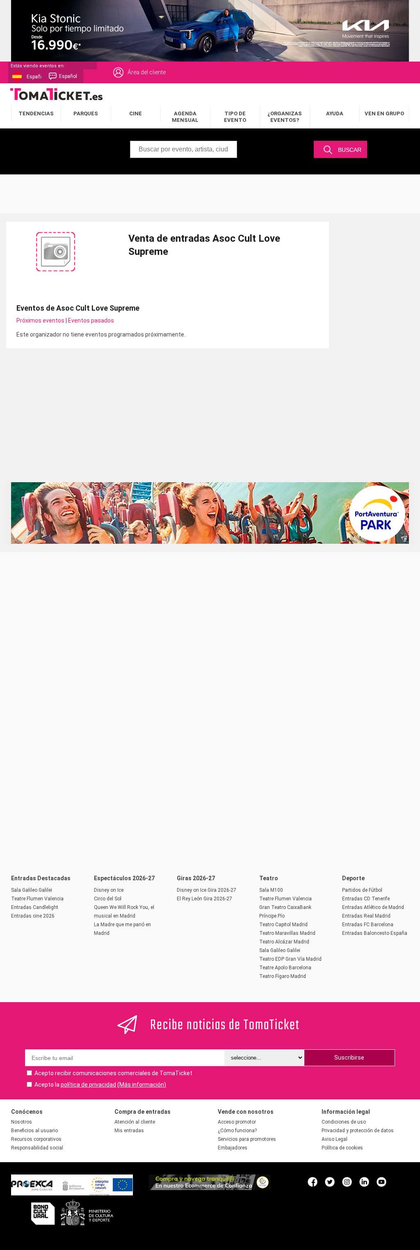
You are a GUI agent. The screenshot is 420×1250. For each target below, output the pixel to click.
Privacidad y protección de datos (358, 1130)
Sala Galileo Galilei (31, 890)
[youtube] (381, 1181)
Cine (135, 113)
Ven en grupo (384, 113)
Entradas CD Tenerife (366, 899)
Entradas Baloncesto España (374, 933)
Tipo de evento (235, 116)
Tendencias (36, 113)
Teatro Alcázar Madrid (284, 942)
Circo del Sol (107, 899)
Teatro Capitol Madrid (283, 924)
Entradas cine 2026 (33, 916)
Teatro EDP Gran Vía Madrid (290, 959)
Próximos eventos (40, 320)
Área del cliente (147, 72)
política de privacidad (88, 1084)
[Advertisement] (210, 192)
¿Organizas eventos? (284, 116)
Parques (85, 113)
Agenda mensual (185, 116)
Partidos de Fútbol (362, 890)
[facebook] (313, 1181)
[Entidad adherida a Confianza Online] (210, 1188)
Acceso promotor (237, 1122)
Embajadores (232, 1148)
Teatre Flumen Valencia (37, 899)
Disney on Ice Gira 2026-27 (206, 890)
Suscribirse (349, 1057)
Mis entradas (129, 1130)
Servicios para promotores (247, 1139)
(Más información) (141, 1084)
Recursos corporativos (36, 1139)
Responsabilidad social (37, 1148)
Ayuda (334, 113)
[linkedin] (364, 1181)
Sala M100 (271, 890)
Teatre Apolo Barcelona (285, 968)
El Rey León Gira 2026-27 (204, 899)
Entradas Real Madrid (366, 916)
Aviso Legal (334, 1139)
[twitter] (330, 1181)
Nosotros (21, 1122)
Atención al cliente (134, 1122)
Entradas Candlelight (34, 907)
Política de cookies (342, 1148)
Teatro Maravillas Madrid (287, 933)
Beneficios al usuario (34, 1130)
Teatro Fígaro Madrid (282, 976)
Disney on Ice (108, 890)
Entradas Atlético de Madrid (373, 907)
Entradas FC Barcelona (367, 924)
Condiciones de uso (344, 1122)
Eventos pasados (91, 320)
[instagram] (347, 1181)
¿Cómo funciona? (237, 1130)
